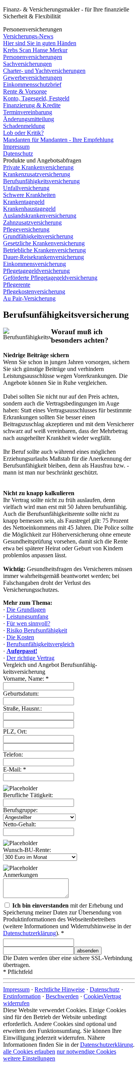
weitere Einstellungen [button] (29, 1058)
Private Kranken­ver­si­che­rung (38, 167)
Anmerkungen (20, 875)
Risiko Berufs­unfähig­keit (37, 630)
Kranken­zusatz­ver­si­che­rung (36, 174)
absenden (88, 951)
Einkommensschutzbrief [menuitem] (32, 84)
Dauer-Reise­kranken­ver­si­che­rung (43, 257)
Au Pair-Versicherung (29, 298)
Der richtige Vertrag (30, 658)
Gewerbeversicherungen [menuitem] (32, 77)
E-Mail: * (14, 769)
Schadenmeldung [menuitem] (24, 126)
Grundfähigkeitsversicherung (38, 236)
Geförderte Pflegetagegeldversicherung (50, 277)
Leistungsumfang (27, 616)
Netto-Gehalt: (19, 824)
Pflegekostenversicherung (34, 291)
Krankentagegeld (23, 202)
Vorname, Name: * (26, 678)
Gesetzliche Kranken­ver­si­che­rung (44, 243)
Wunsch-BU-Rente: (27, 850)
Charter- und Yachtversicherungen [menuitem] (44, 70)
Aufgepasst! (22, 651)
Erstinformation (22, 996)
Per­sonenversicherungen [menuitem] (32, 57)
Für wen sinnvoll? (28, 623)
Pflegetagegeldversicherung (36, 271)
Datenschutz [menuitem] (18, 153)
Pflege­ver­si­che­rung (26, 229)
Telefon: (13, 754)
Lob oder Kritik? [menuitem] (23, 133)
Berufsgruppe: (20, 810)
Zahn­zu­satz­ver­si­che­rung (32, 222)
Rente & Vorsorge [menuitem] (25, 91)
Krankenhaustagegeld (29, 208)
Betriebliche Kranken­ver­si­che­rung (44, 250)
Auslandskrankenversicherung (39, 215)
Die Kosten (20, 637)
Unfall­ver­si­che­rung (26, 188)
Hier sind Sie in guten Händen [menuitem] (39, 43)
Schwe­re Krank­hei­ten (29, 195)
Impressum (16, 989)
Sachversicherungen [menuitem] (27, 64)
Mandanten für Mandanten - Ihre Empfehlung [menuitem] (58, 139)
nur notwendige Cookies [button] (86, 1051)
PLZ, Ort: (15, 731)
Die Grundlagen (26, 609)
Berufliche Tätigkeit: (28, 795)
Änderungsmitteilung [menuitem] (28, 119)
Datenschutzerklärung (29, 933)
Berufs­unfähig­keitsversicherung (41, 181)
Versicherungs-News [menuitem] (28, 36)
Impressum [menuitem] (16, 146)
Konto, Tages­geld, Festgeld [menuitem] (36, 98)
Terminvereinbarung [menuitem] (27, 112)
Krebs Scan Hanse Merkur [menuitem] (35, 50)
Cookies (94, 996)
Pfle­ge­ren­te (16, 284)
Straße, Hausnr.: (22, 708)
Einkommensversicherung (34, 264)
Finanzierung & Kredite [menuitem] (32, 105)
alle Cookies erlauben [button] (29, 1051)
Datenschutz (105, 989)
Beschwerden (62, 996)
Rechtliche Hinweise (59, 989)
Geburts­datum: (21, 693)
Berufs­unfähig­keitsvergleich (40, 644)
